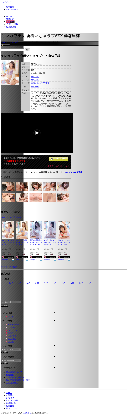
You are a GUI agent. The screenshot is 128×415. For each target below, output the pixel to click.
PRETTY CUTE (13, 330)
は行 (54, 283)
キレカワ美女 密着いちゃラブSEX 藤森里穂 (8, 242)
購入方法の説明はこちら (59, 166)
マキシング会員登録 (73, 172)
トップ (4, 42)
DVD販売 (10, 21)
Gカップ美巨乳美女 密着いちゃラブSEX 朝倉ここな (22, 242)
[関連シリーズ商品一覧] (11, 217)
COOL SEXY (12, 327)
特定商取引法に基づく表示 (18, 380)
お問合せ (10, 7)
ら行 (81, 283)
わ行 (90, 283)
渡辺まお (47, 260)
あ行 (11, 283)
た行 (37, 283)
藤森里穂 (35, 86)
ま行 (63, 283)
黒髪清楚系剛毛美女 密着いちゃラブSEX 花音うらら (36, 242)
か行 (20, 283)
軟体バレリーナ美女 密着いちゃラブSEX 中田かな (64, 242)
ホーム (9, 16)
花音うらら (33, 260)
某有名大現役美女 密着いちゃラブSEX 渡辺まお (50, 242)
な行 (46, 283)
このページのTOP (9, 267)
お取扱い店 (11, 27)
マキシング (6, 2)
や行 (72, 283)
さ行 (28, 283)
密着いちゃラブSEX (40, 83)
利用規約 (10, 375)
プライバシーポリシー (16, 377)
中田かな (61, 260)
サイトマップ (12, 9)
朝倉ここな (19, 260)
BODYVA (11, 333)
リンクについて (13, 408)
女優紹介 (10, 19)
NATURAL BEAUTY (15, 324)
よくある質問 (12, 382)
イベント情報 (12, 24)
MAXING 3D (12, 336)
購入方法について (14, 372)
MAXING (35, 77)
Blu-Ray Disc (12, 339)
